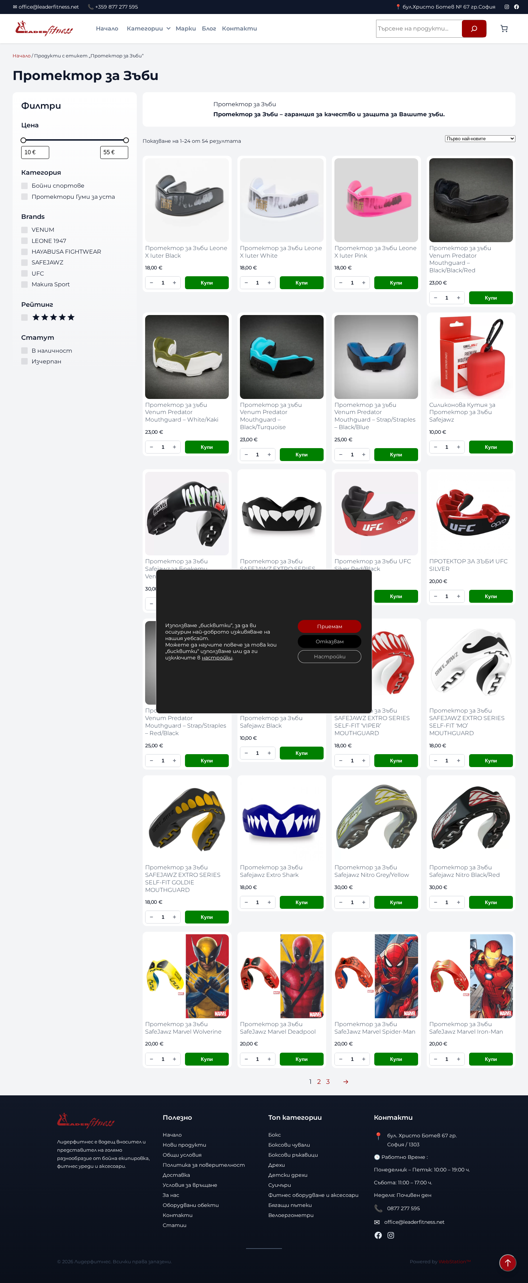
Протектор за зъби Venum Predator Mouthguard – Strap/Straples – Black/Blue (375, 416)
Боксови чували (289, 1145)
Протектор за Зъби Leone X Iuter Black (186, 252)
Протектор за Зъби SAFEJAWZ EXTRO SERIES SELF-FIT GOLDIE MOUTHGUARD (183, 878)
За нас (171, 1195)
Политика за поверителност (204, 1165)
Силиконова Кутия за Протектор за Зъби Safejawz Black (273, 718)
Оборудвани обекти (191, 1205)
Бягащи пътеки (290, 1205)
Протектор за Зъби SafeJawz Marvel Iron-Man (466, 1028)
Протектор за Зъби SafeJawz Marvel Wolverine (183, 1028)
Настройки (330, 656)
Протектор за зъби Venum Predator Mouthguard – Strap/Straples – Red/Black (185, 721)
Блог (209, 28)
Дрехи (276, 1165)
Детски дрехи (287, 1175)
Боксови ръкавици (293, 1155)
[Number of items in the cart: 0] (504, 28)
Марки (186, 28)
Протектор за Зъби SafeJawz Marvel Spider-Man (375, 1028)
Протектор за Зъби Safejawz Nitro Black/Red (464, 871)
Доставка (176, 1175)
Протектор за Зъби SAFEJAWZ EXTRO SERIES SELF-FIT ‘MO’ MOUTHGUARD (467, 721)
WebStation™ (455, 1261)
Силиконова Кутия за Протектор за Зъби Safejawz (462, 412)
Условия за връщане (190, 1185)
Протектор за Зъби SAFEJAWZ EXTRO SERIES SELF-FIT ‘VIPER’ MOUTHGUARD (372, 721)
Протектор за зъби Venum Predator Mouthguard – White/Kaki (181, 412)
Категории (145, 28)
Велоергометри (291, 1215)
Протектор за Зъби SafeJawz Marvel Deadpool (278, 1028)
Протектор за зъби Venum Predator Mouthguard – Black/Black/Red (460, 259)
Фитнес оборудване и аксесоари (313, 1195)
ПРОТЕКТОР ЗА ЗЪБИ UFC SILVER (468, 565)
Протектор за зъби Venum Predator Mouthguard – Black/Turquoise (271, 416)
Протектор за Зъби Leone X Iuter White (281, 252)
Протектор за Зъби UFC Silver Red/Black (372, 565)
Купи (207, 283)
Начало (107, 28)
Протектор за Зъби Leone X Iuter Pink (375, 252)
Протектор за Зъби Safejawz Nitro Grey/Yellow (371, 871)
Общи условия (182, 1155)
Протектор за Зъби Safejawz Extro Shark (271, 871)
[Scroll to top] (508, 1263)
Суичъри (279, 1185)
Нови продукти (184, 1145)
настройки (217, 657)
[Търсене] (474, 28)
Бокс (274, 1135)
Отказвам (330, 641)
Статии (174, 1225)
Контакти (239, 28)
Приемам (329, 626)
